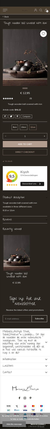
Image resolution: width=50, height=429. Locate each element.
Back (6, 17)
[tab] (25, 197)
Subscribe (39, 318)
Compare (26, 116)
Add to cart (25, 144)
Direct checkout (24, 152)
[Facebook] (19, 398)
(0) (30, 98)
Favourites (43, 33)
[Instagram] (25, 398)
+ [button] (44, 136)
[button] (5, 10)
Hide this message (14, 424)
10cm (23, 127)
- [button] (5, 136)
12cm (32, 127)
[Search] (41, 10)
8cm (15, 127)
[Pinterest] (30, 398)
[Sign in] (35, 10)
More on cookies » (38, 424)
